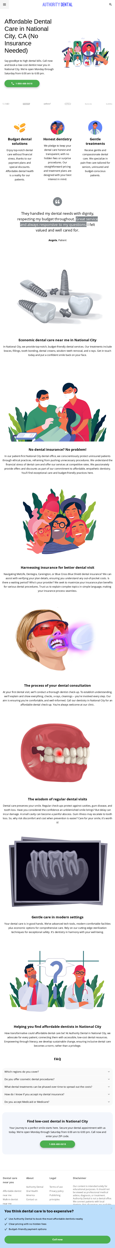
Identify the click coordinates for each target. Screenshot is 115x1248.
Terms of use (56, 1186)
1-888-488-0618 (24, 83)
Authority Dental (34, 1186)
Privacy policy (56, 1191)
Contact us (31, 1199)
